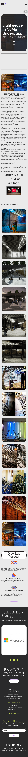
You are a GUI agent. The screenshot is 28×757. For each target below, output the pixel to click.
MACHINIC (10, 162)
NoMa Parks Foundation (16, 171)
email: (6, 730)
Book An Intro (14, 65)
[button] (25, 4)
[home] (3, 4)
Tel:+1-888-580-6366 (14, 703)
